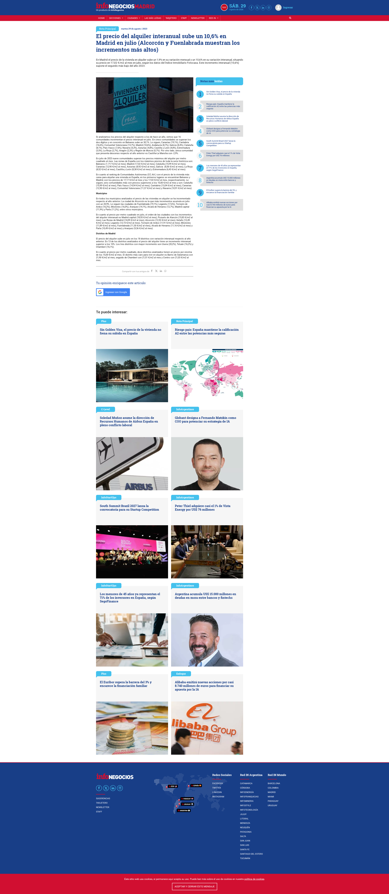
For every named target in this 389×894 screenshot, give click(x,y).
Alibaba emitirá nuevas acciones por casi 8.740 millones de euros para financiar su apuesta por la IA (221, 204)
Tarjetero (171, 18)
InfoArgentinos (185, 409)
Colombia (273, 788)
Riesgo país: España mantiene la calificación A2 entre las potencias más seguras (223, 106)
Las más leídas (153, 18)
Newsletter (198, 18)
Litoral (244, 818)
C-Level (105, 409)
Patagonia (245, 832)
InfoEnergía (247, 792)
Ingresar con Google (116, 292)
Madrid (272, 792)
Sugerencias (103, 798)
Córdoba (245, 788)
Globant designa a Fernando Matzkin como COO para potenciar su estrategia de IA (223, 130)
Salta (243, 836)
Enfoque (181, 673)
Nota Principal (107, 28)
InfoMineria (246, 801)
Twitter (216, 788)
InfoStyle (245, 805)
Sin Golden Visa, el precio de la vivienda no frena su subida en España (223, 93)
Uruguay (272, 805)
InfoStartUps (108, 497)
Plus (103, 321)
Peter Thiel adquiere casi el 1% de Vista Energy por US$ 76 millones (223, 154)
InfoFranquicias (249, 796)
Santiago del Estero (251, 854)
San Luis (244, 845)
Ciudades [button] (132, 18)
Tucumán (245, 858)
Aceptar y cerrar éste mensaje (195, 886)
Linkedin (217, 792)
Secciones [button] (115, 18)
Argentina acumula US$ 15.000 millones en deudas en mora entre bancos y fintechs (223, 180)
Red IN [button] (213, 18)
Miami (271, 796)
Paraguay (273, 801)
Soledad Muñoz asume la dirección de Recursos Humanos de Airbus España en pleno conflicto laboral (222, 118)
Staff (184, 18)
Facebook (217, 783)
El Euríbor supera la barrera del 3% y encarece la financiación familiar (221, 191)
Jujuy (243, 814)
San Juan (245, 840)
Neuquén (245, 827)
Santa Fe (245, 849)
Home (101, 18)
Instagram (218, 796)
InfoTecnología (249, 810)
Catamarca (246, 783)
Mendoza (245, 823)
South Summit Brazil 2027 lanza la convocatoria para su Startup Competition (220, 143)
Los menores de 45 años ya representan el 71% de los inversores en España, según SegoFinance (223, 167)
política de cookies (254, 879)
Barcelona (274, 783)
